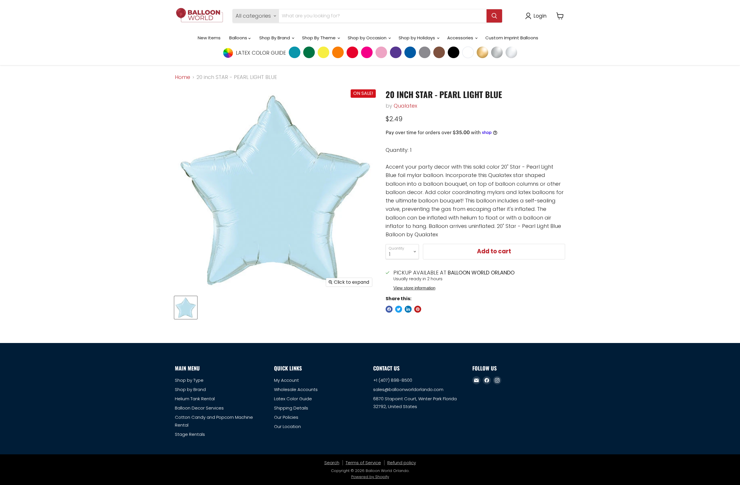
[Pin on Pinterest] (417, 309)
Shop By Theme (319, 38)
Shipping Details (291, 408)
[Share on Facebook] (389, 309)
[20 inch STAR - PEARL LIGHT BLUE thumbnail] (185, 307)
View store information (414, 288)
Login (540, 15)
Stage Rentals (190, 434)
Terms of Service (363, 463)
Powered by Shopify (370, 477)
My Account (286, 380)
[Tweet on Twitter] (398, 309)
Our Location (287, 426)
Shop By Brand (275, 38)
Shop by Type (189, 380)
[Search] (494, 16)
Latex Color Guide (293, 399)
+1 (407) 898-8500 (392, 380)
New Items (209, 38)
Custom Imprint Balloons (511, 38)
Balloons (238, 38)
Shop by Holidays (417, 38)
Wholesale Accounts (296, 389)
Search (331, 463)
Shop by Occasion (368, 38)
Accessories (460, 38)
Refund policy (401, 463)
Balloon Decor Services (199, 408)
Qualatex (405, 105)
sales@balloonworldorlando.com (408, 389)
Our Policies (286, 417)
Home (182, 77)
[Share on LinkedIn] (408, 309)
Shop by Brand (190, 389)
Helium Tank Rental (195, 399)
